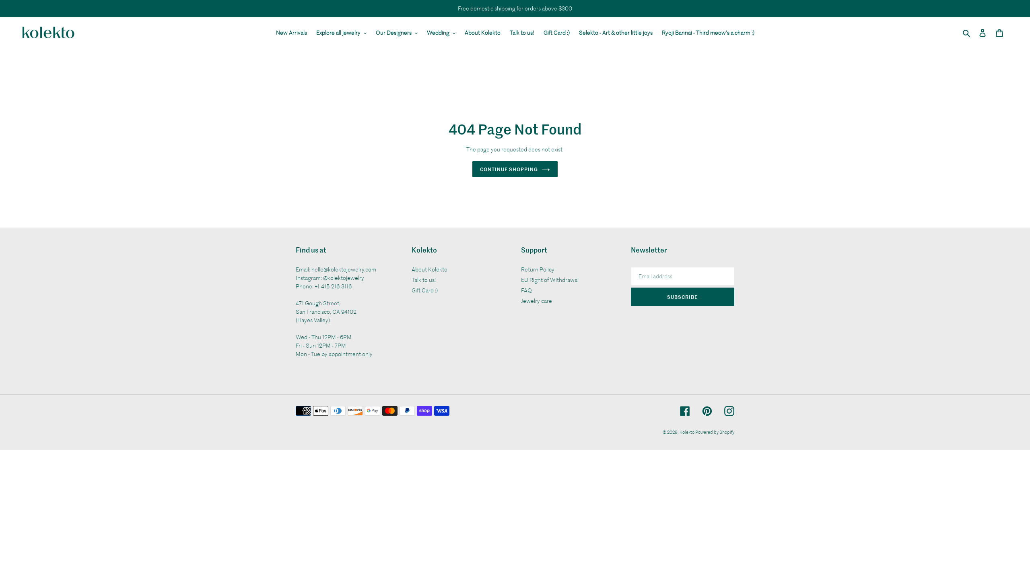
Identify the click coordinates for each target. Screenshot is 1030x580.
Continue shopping (509, 169)
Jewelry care (536, 300)
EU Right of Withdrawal (550, 280)
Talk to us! (424, 280)
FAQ (526, 290)
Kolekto (687, 432)
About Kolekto (429, 269)
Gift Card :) (425, 290)
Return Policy (537, 269)
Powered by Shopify (714, 432)
